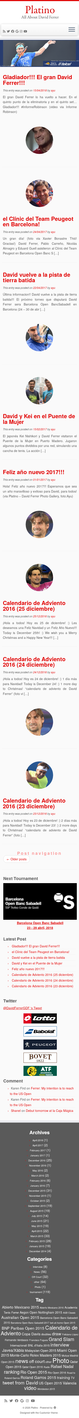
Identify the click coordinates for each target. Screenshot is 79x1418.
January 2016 (37, 1185)
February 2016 (38, 1180)
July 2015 (37, 1216)
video (30, 1387)
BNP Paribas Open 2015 (23, 1328)
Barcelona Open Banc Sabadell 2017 (30, 1322)
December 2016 (36, 1160)
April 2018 (37, 1140)
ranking (12, 1371)
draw (56, 1333)
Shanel (16, 1110)
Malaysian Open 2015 (40, 1350)
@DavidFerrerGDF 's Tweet (22, 1008)
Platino (34, 1407)
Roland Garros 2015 (38, 1377)
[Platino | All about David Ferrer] (39, 12)
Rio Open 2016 (57, 1372)
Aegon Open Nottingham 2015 (41, 1312)
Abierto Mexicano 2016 (52, 1307)
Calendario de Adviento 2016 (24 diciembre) (34, 662)
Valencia (69, 1383)
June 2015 (36, 1221)
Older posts (17, 859)
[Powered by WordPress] (54, 1406)
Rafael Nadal (62, 1366)
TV (73, 1378)
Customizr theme (49, 1412)
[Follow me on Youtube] (26, 31)
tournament (36, 1292)
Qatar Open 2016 (32, 1367)
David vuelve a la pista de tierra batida (36, 277)
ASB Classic (69, 1312)
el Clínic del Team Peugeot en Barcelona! (38, 221)
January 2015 (36, 1246)
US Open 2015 (50, 1382)
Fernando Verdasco (16, 1340)
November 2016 (37, 1165)
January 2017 (37, 1155)
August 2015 (36, 1211)
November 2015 (37, 1195)
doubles (46, 1334)
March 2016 (37, 1175)
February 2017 (38, 1150)
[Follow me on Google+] (18, 31)
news (21, 1360)
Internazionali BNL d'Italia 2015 (30, 1345)
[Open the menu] (71, 30)
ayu (53, 90)
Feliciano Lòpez (70, 1334)
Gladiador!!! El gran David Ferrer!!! (37, 80)
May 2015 (37, 1226)
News (37, 1271)
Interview (38, 1266)
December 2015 (36, 1190)
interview (59, 1344)
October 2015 (37, 1200)
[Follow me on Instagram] (22, 31)
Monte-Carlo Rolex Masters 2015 (35, 1355)
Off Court (37, 1277)
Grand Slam (61, 1339)
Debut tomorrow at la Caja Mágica (49, 1110)
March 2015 (37, 1236)
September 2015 (37, 1205)
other (37, 1282)
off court (37, 1361)
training (63, 1377)
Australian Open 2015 (20, 1317)
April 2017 (37, 1145)
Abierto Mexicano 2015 (20, 1307)
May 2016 (37, 1170)
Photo (38, 1287)
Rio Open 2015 (33, 1372)
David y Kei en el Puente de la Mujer (39, 419)
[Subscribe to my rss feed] (5, 31)
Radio (47, 1367)
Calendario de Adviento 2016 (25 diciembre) (34, 606)
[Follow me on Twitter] (9, 31)
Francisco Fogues (38, 1340)
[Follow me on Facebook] (13, 31)
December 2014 (37, 1251)
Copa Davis (31, 1333)
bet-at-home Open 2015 (62, 1322)
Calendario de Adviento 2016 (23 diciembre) (34, 803)
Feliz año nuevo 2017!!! (34, 472)
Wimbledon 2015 (46, 1389)
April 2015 (37, 1231)
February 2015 (37, 1241)
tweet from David (20, 1382)
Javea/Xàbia (13, 1350)
